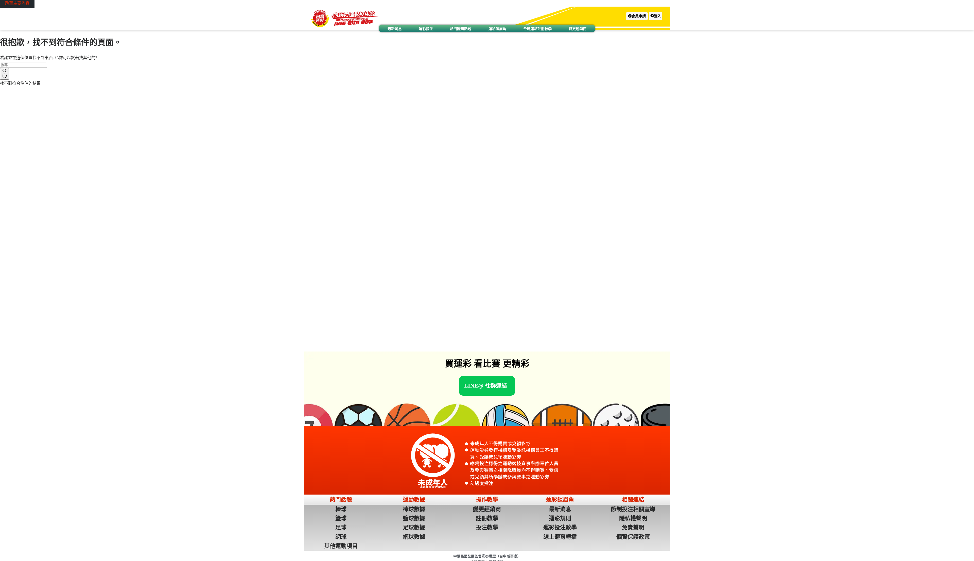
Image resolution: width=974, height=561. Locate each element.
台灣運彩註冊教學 (537, 29)
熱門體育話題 (460, 29)
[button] (637, 16)
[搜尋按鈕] (4, 74)
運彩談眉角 (497, 29)
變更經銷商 (577, 29)
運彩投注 (426, 29)
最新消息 (395, 29)
